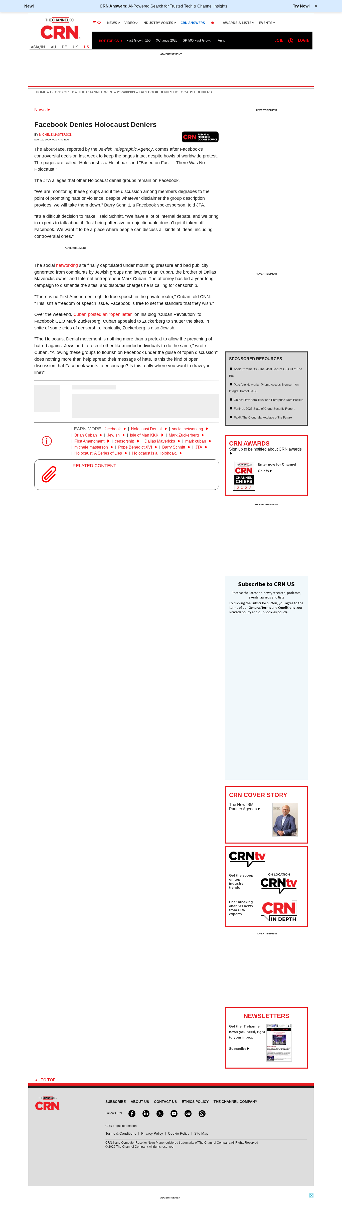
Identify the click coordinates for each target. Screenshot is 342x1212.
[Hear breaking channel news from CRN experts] (279, 911)
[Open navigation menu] (97, 23)
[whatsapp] (201, 1113)
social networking (188, 429)
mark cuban (196, 441)
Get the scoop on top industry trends (241, 881)
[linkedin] (145, 1113)
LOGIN (303, 41)
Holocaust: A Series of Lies (98, 453)
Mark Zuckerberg (184, 435)
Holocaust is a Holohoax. (155, 453)
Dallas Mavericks (160, 441)
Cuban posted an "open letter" (103, 314)
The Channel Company (235, 1102)
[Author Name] (47, 409)
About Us (140, 1102)
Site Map (201, 1133)
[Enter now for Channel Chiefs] (246, 489)
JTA (199, 447)
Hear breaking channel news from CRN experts (241, 908)
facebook (113, 429)
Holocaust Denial (147, 429)
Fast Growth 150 (138, 40)
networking (67, 265)
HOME (41, 92)
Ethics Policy (195, 1102)
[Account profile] (290, 41)
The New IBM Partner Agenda (243, 807)
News (40, 109)
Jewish (114, 435)
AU (53, 47)
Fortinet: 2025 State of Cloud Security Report (264, 409)
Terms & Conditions (120, 1133)
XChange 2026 (166, 40)
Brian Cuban (86, 435)
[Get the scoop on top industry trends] (279, 884)
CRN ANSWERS (193, 23)
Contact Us (165, 1102)
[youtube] (173, 1113)
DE (64, 47)
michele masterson (91, 447)
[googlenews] (187, 1113)
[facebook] (131, 1113)
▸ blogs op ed (60, 92)
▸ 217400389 (124, 92)
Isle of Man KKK (144, 435)
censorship (125, 441)
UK (75, 47)
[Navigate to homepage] (60, 39)
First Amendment (89, 441)
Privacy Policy (152, 1133)
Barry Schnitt (174, 447)
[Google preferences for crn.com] (200, 137)
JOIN (279, 41)
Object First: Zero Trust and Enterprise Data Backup (268, 400)
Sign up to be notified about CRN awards (265, 449)
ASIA (35, 47)
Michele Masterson (55, 134)
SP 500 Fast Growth (197, 40)
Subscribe (237, 1049)
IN (43, 47)
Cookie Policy (178, 1133)
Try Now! (301, 6)
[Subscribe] (279, 1060)
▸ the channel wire (93, 92)
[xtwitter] (159, 1113)
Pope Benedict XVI (135, 447)
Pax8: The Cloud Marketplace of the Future (263, 417)
